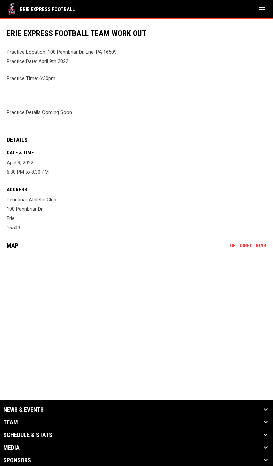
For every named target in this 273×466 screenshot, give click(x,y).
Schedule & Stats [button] (27, 435)
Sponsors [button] (17, 460)
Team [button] (10, 422)
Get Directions (248, 246)
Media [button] (11, 448)
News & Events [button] (23, 410)
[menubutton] (262, 9)
